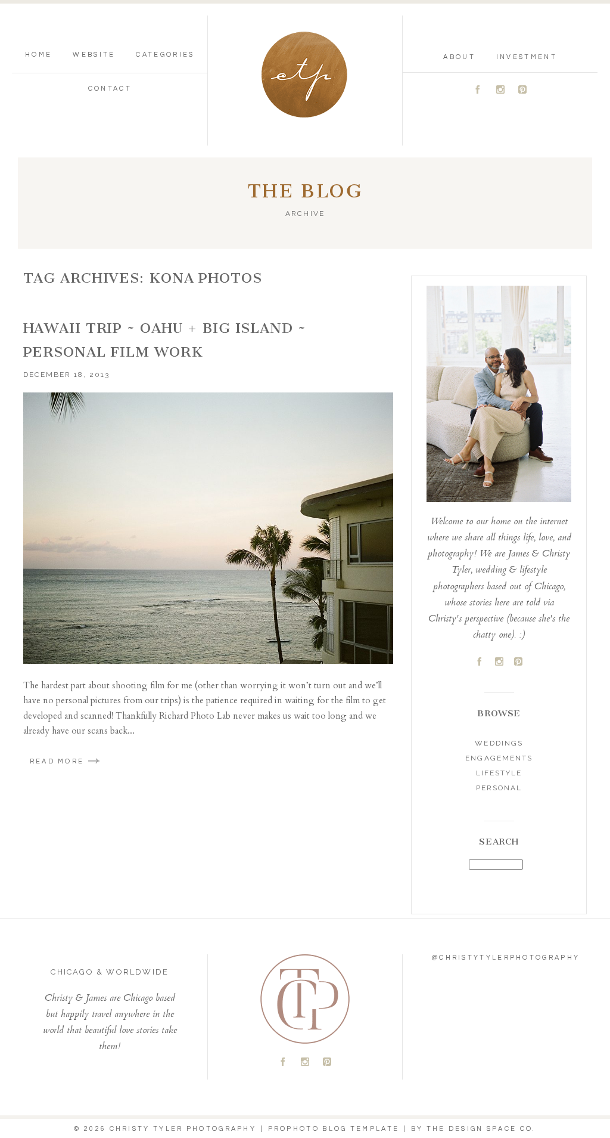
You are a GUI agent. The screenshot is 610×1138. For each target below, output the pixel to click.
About (459, 57)
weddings (498, 743)
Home (38, 54)
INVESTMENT (526, 57)
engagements (498, 758)
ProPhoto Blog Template (334, 1128)
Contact (110, 88)
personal (499, 788)
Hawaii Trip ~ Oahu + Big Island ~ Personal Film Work (164, 340)
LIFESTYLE (499, 773)
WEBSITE (94, 54)
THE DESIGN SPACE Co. (481, 1128)
